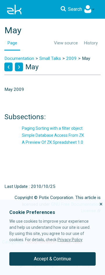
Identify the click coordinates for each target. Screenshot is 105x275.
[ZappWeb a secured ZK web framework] (8, 67)
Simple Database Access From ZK (53, 135)
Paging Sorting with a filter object (52, 128)
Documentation (19, 58)
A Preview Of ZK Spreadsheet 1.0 (52, 142)
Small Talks (50, 58)
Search (75, 9)
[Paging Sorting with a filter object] (19, 67)
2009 (71, 58)
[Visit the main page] (14, 9)
